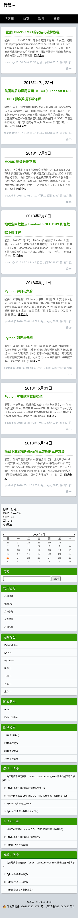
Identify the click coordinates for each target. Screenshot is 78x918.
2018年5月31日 (38, 388)
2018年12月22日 (38, 82)
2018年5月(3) (11, 758)
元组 (7, 675)
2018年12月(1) (11, 735)
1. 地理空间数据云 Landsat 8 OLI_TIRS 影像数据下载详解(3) (33, 829)
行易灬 (9, 4)
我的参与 (8, 611)
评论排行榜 (11, 821)
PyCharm (10, 660)
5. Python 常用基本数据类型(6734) (21, 811)
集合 (7, 691)
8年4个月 (16, 513)
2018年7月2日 (38, 215)
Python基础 (11, 644)
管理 (57, 19)
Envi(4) (7, 709)
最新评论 (8, 619)
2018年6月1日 (38, 282)
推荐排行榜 (11, 855)
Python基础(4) (11, 717)
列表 (7, 683)
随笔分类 (9, 701)
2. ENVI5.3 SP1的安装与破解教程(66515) (24, 787)
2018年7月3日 (38, 153)
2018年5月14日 (38, 443)
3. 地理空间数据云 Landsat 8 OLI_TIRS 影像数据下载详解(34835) (36, 795)
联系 (41, 19)
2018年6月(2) (11, 750)
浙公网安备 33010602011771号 (25, 906)
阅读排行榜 (11, 768)
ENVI (8, 652)
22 (12, 517)
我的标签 (8, 626)
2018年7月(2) (11, 742)
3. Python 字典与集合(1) (16, 844)
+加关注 (7, 524)
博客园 (9, 19)
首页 (26, 19)
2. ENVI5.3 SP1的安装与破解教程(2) (22, 836)
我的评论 (8, 603)
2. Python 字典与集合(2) (16, 874)
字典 (7, 668)
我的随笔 (8, 595)
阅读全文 (39, 55)
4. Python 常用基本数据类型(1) (19, 889)
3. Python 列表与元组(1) (16, 881)
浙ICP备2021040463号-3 (60, 906)
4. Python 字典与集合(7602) (18, 803)
